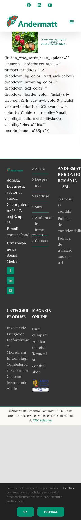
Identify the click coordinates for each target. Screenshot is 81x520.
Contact (40, 240)
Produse (40, 196)
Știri (38, 207)
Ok (25, 511)
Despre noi (40, 182)
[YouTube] (10, 290)
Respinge (51, 511)
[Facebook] (10, 270)
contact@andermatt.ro (26, 235)
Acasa (40, 168)
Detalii (67, 488)
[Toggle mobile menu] (72, 21)
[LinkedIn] (10, 280)
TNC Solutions (42, 421)
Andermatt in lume (40, 224)
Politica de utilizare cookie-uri (65, 250)
